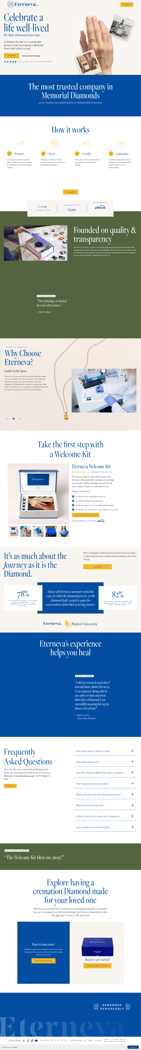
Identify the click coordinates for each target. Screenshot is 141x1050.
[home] (23, 4)
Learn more (97, 567)
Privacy (98, 1040)
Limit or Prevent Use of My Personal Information (114, 1040)
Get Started (11, 55)
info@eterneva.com (24, 775)
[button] (7, 419)
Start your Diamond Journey (97, 965)
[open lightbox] (38, 493)
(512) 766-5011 (61, 1040)
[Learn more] (23, 1040)
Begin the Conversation (43, 961)
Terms (90, 1040)
